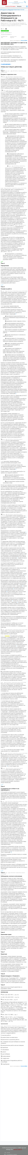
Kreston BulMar (24, 40)
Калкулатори (20, 6)
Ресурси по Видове (7, 9)
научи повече (18, 1149)
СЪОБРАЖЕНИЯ (5, 64)
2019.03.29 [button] (8, 32)
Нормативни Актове (19, 9)
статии (7, 1152)
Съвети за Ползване (10, 6)
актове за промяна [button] (6, 34)
